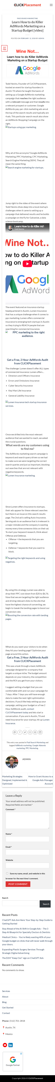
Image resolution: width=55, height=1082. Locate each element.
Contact (6, 1013)
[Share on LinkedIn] (40, 732)
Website (9, 860)
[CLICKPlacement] (27, 5)
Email (9, 847)
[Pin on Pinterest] (35, 732)
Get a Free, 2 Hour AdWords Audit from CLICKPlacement (27, 659)
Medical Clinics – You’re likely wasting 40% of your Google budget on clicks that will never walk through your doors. (27, 941)
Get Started (7, 1007)
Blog (4, 1002)
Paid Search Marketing (27, 18)
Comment (11, 809)
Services (6, 991)
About (5, 996)
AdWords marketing (23, 745)
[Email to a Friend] (30, 732)
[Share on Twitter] (25, 732)
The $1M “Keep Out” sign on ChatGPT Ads (23, 958)
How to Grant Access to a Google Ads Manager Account (40, 780)
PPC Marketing (32, 748)
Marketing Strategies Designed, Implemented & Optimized (14, 780)
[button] (51, 4)
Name (9, 834)
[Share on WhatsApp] (14, 732)
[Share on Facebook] (19, 732)
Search (5, 898)
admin (41, 38)
